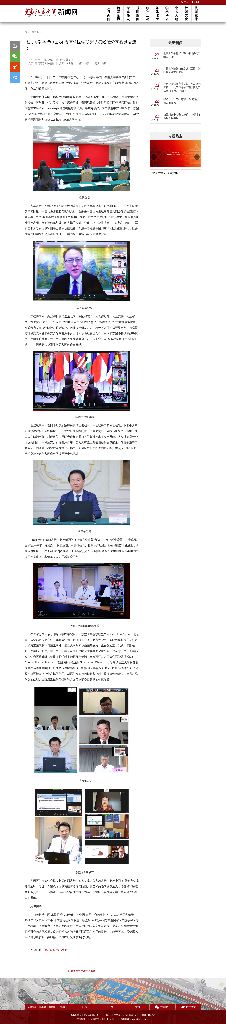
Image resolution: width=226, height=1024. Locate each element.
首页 (27, 31)
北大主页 (184, 2)
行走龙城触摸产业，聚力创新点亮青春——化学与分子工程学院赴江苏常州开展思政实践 (182, 87)
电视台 (110, 1006)
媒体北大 (157, 13)
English (196, 2)
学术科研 (167, 13)
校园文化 (186, 13)
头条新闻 (108, 13)
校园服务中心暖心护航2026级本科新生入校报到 (182, 116)
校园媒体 (196, 13)
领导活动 (147, 13)
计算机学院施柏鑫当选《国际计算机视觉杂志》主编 (182, 70)
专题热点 (128, 13)
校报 (84, 1006)
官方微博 (191, 1006)
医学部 (42, 1007)
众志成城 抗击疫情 (56, 949)
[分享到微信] (15, 56)
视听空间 (137, 13)
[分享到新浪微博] (15, 67)
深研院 (52, 1007)
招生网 (62, 1007)
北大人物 (176, 13)
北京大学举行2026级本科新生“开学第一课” (181, 55)
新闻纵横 (118, 13)
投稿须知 (81, 1019)
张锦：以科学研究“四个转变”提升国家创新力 (181, 101)
